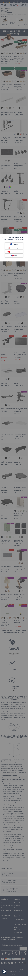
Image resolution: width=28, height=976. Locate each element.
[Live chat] (4, 971)
